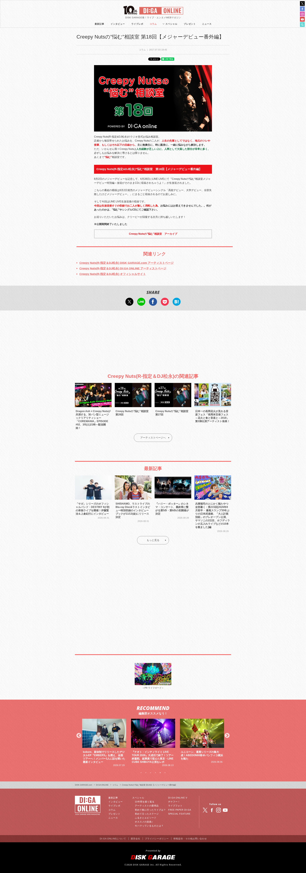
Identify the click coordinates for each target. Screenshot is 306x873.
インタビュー (118, 24)
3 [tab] (150, 772)
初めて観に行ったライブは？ (150, 810)
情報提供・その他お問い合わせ (190, 838)
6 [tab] (165, 772)
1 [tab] (141, 772)
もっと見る (153, 540)
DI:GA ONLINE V (177, 797)
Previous (79, 736)
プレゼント (190, 24)
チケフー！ (174, 801)
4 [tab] (155, 772)
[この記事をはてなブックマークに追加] (177, 303)
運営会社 (135, 838)
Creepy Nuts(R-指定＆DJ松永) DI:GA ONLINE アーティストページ (122, 268)
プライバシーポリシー (157, 838)
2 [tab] (145, 772)
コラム (153, 24)
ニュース (207, 24)
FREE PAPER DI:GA (179, 810)
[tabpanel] (104, 743)
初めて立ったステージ (147, 813)
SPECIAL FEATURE (179, 813)
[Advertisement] (153, 339)
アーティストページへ (153, 437)
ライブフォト (175, 805)
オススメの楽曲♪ (144, 821)
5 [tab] (160, 772)
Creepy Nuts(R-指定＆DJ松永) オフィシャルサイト (112, 274)
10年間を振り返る (144, 801)
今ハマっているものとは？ (149, 825)
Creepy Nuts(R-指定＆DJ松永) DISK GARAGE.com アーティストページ (126, 262)
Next (227, 736)
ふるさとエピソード (145, 817)
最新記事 (99, 24)
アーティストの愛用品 (147, 805)
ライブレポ (137, 24)
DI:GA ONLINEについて (113, 838)
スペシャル (171, 24)
